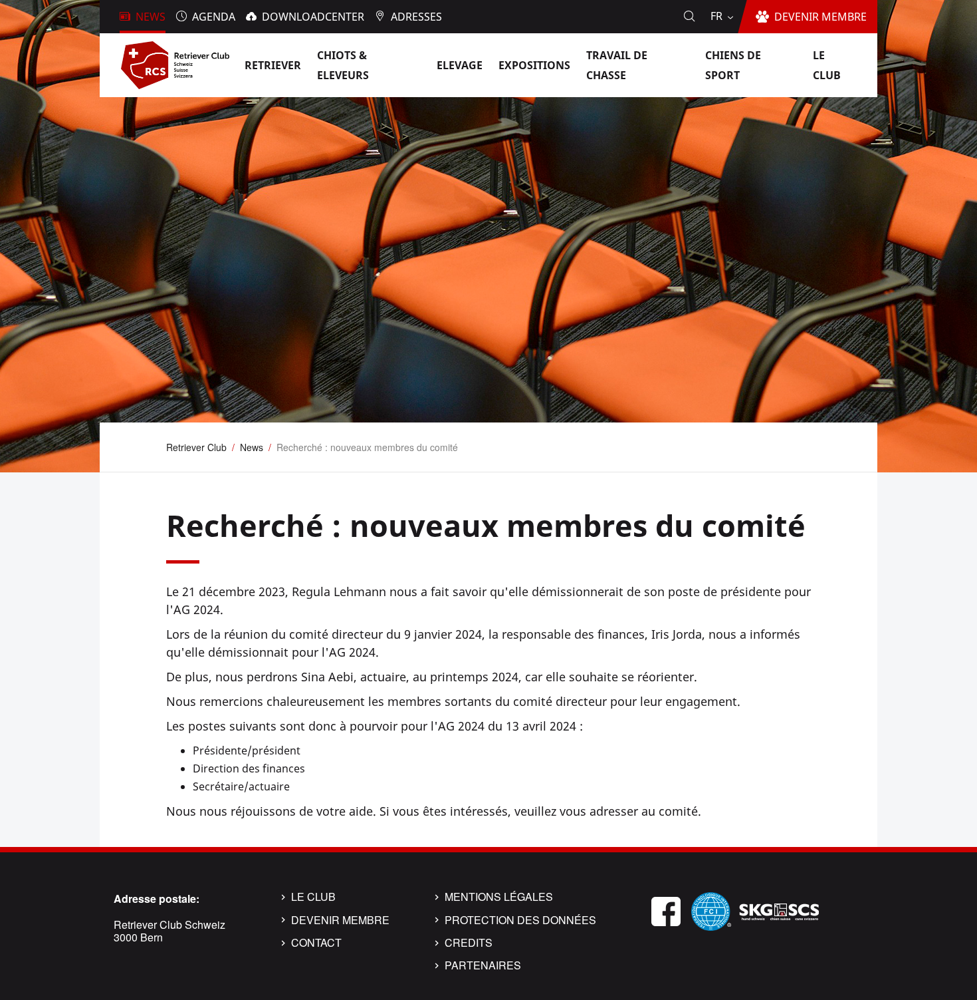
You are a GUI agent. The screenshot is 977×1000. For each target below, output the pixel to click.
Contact (316, 942)
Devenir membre (340, 920)
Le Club (313, 897)
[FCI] (711, 909)
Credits (468, 942)
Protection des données (520, 920)
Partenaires (483, 965)
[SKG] (779, 909)
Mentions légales (499, 897)
